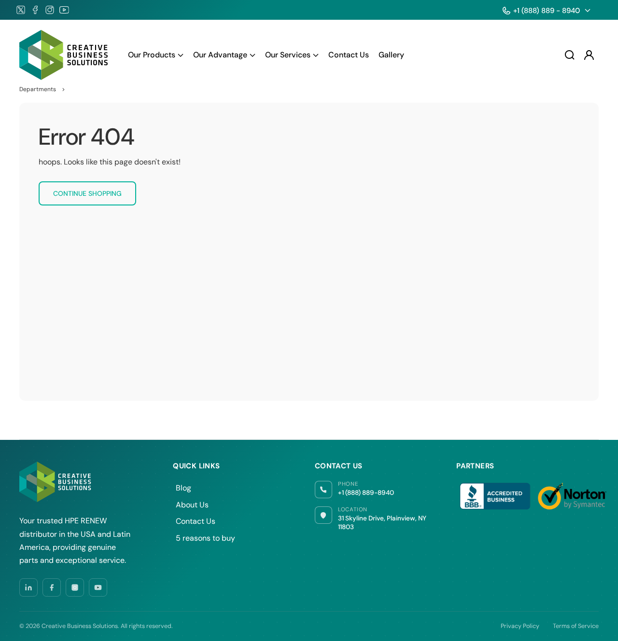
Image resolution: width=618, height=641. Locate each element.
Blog (183, 488)
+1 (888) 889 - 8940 (546, 10)
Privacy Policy (520, 626)
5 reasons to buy (205, 538)
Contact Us (195, 521)
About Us (192, 505)
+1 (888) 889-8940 (366, 493)
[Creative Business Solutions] (64, 55)
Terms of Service (576, 626)
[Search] (569, 55)
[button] (155, 55)
